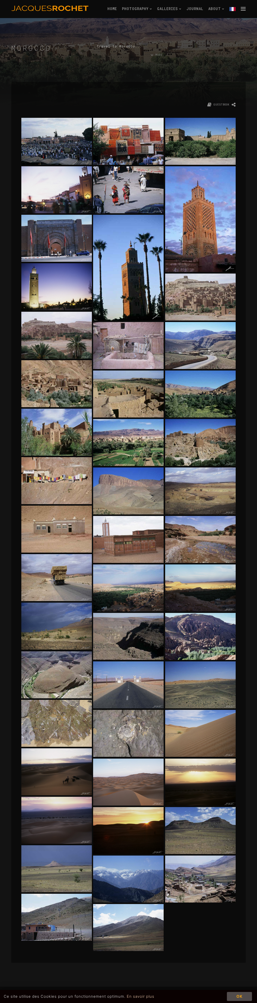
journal (194, 8)
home (112, 8)
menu (243, 8)
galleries (168, 8)
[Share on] (234, 105)
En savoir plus (140, 996)
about (215, 8)
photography (136, 8)
